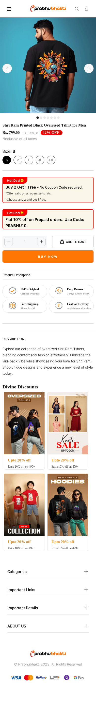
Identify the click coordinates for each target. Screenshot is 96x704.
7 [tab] (58, 117)
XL (40, 160)
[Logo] (48, 8)
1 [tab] (37, 117)
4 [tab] (48, 117)
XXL (51, 160)
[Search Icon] (77, 9)
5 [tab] (51, 117)
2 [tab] (41, 117)
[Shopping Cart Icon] (86, 9)
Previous (7, 68)
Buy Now (48, 256)
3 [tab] (44, 117)
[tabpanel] (48, 65)
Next (89, 68)
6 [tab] (55, 117)
